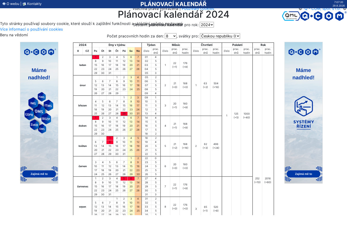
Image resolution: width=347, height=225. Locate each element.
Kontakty (34, 4)
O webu (12, 4)
